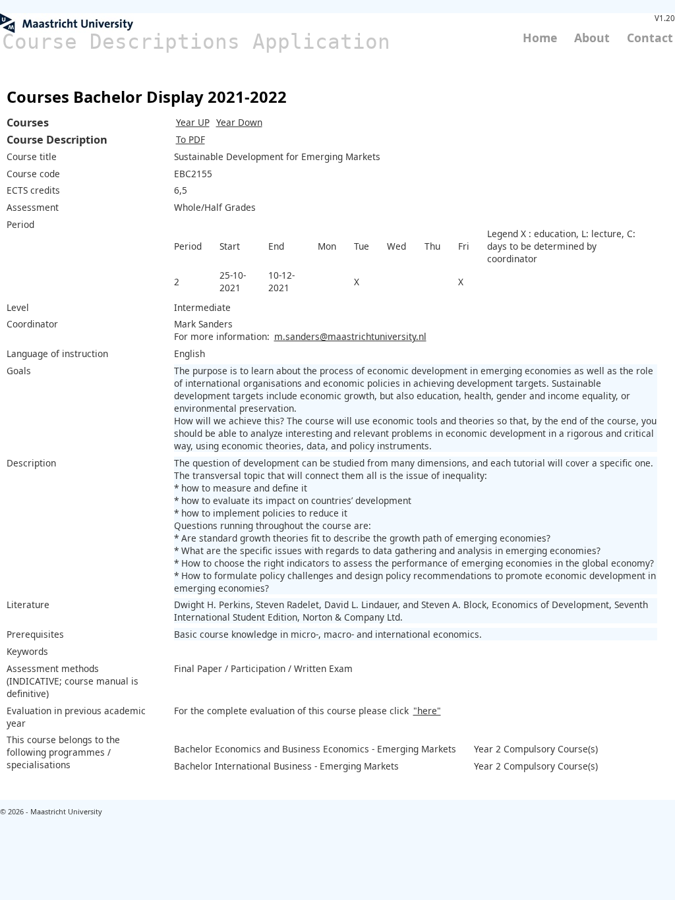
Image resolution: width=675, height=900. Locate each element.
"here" (427, 710)
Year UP (193, 122)
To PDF (190, 139)
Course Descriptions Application (196, 41)
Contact (650, 37)
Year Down (239, 122)
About (592, 37)
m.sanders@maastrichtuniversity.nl (350, 336)
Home (540, 37)
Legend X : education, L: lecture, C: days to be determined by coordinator (561, 246)
